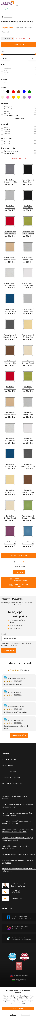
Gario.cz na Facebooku (21, 917)
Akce (20, 70)
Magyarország (21, 980)
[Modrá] (25, 92)
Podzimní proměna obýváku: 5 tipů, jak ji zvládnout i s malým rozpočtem (17, 830)
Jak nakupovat (7, 765)
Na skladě (20, 68)
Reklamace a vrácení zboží (12, 783)
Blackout (20, 143)
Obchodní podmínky (10, 771)
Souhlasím (19, 1008)
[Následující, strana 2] (19, 562)
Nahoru (20, 572)
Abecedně (5, 32)
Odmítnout (25, 1015)
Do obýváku (20, 107)
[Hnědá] (19, 92)
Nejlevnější (19, 28)
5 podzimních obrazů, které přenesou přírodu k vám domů (16, 822)
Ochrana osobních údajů (11, 777)
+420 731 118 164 (17, 891)
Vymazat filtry (22, 38)
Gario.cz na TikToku (21, 938)
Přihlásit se (8, 650)
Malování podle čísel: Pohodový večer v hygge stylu (17, 861)
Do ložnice (20, 113)
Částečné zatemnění (20, 151)
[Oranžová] (14, 98)
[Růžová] (8, 98)
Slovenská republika (21, 976)
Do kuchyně (20, 109)
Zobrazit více (19, 735)
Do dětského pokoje (20, 115)
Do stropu (20, 133)
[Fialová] (30, 98)
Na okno (20, 129)
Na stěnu (20, 127)
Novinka (20, 72)
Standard (20, 141)
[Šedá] (25, 98)
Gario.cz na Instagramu (21, 928)
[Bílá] (3, 92)
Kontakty (5, 753)
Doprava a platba (9, 759)
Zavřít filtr (19, 45)
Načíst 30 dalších (19, 556)
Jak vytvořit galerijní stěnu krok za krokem (18, 854)
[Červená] (14, 92)
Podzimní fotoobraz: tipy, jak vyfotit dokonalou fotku (16, 847)
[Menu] (17, 4)
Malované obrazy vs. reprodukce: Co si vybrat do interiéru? (17, 814)
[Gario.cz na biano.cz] (19, 967)
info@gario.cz (16, 898)
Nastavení (13, 1015)
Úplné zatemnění (20, 153)
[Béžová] (3, 98)
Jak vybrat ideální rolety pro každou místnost (16, 797)
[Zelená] (30, 92)
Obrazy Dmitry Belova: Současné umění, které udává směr (17, 806)
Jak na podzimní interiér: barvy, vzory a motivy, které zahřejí (17, 839)
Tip (20, 74)
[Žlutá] (19, 98)
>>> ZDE (22, 1004)
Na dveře (20, 131)
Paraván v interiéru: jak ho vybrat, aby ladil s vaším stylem (19, 870)
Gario (20, 83)
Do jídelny (20, 111)
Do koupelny (7, 38)
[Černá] (8, 92)
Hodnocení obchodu (19, 663)
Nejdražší (28, 28)
